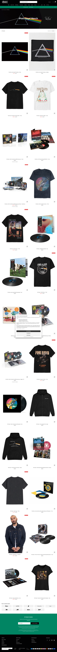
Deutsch (10, 648)
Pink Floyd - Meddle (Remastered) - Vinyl (42, 248)
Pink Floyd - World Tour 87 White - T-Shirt (42, 115)
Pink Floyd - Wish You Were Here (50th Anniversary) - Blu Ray (42, 335)
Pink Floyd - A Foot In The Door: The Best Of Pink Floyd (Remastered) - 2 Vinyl (42, 554)
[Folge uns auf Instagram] (49, 640)
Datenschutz (18, 642)
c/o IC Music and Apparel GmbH (22, 648)
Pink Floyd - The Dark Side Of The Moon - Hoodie (15, 467)
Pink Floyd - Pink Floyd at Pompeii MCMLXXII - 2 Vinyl (42, 159)
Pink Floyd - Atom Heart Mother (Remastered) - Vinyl (15, 292)
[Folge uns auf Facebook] (47, 640)
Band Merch (4, 9)
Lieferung (3, 642)
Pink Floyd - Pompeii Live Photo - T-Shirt (42, 379)
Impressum (17, 639)
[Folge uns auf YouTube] (52, 640)
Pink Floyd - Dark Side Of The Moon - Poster (15, 72)
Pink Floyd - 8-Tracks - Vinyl (15, 335)
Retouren (3, 643)
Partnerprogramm (34, 642)
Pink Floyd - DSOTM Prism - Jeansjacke (14, 554)
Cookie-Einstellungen (19, 643)
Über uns (33, 639)
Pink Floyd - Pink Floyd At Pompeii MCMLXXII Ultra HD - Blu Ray (42, 467)
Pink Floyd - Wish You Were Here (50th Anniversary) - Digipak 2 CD (15, 379)
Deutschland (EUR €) (4, 648)
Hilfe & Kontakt (4, 639)
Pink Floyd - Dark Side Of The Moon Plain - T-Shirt (15, 115)
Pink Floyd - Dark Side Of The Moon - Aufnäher (42, 72)
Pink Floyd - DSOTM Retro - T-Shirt (42, 292)
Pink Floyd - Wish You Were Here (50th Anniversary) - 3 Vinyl (15, 159)
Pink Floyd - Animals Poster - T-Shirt (15, 248)
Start (2, 9)
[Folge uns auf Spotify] (54, 640)
